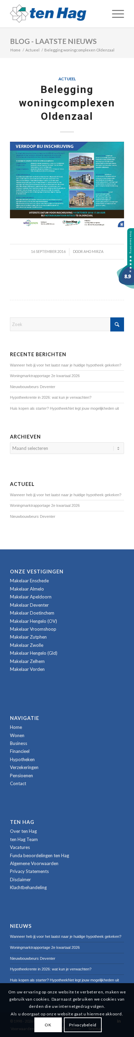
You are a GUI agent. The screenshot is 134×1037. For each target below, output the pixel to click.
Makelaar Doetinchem (32, 613)
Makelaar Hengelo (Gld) (33, 653)
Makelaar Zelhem (27, 661)
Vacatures (20, 847)
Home (16, 727)
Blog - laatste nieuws (53, 41)
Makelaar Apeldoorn (31, 596)
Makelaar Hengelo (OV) (33, 621)
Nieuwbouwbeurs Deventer (32, 387)
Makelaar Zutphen (28, 637)
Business (18, 743)
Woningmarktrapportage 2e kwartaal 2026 (45, 376)
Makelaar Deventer (29, 605)
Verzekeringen (24, 767)
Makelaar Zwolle (26, 645)
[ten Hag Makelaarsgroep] (125, 287)
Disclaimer (20, 879)
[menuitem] (114, 13)
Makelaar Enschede (29, 580)
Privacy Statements (29, 871)
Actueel (67, 78)
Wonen (17, 735)
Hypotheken (22, 759)
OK (48, 1024)
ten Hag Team (24, 839)
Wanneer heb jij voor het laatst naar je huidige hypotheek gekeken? (65, 365)
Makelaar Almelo (27, 589)
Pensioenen (21, 775)
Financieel (20, 751)
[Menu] (114, 13)
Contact (18, 783)
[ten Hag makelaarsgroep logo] (55, 13)
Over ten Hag (23, 831)
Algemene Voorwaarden (34, 863)
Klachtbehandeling (28, 887)
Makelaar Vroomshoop (33, 629)
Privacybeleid (83, 1024)
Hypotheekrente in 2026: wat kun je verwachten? (50, 397)
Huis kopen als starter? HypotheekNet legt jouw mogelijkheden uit (64, 408)
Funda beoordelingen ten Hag (39, 855)
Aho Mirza (93, 251)
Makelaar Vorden (27, 669)
